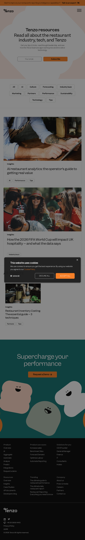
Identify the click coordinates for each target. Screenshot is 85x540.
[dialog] (42, 270)
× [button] (77, 260)
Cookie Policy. (29, 269)
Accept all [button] (65, 276)
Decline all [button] (44, 276)
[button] (14, 276)
